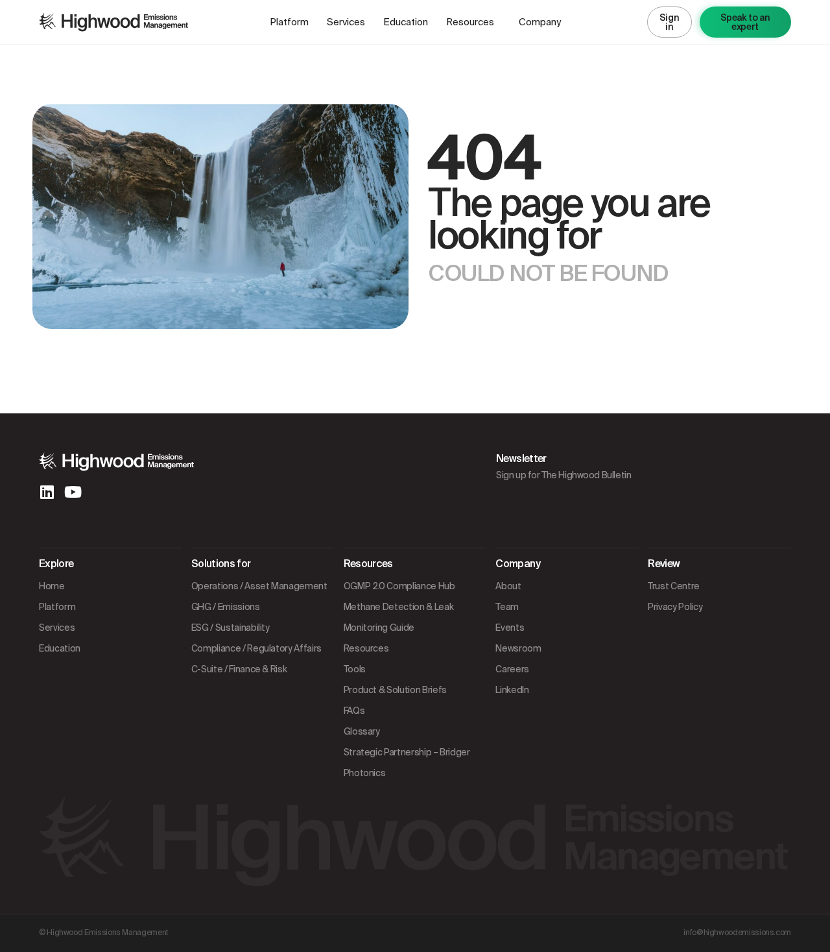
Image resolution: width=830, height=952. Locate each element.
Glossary (362, 731)
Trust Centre (674, 586)
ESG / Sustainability (230, 627)
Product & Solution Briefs (395, 690)
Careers (512, 669)
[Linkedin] (46, 492)
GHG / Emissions (225, 607)
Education (405, 22)
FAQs (354, 710)
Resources (470, 22)
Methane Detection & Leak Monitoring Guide (399, 617)
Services (346, 22)
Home (52, 586)
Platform (289, 22)
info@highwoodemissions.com (737, 932)
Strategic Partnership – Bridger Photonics (407, 762)
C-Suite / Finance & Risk (239, 669)
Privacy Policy (675, 607)
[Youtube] (72, 492)
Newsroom (518, 648)
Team (507, 607)
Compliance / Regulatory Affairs (256, 648)
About (508, 586)
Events (509, 627)
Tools (355, 669)
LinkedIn (511, 690)
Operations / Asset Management (259, 586)
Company (540, 22)
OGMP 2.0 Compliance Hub (399, 586)
